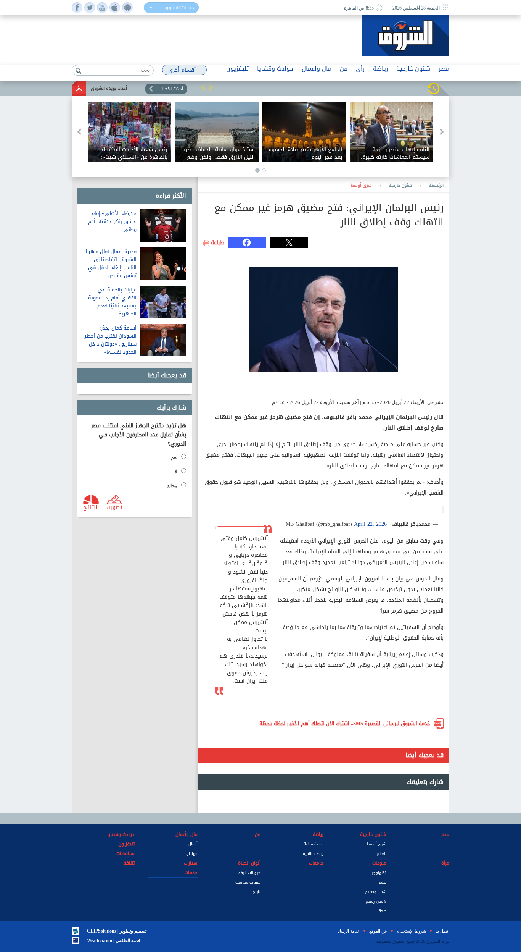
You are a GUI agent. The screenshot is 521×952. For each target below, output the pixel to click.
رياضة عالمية (313, 853)
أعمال (193, 844)
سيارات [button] (191, 863)
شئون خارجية (400, 186)
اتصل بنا (442, 931)
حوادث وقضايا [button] (275, 68)
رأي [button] (360, 68)
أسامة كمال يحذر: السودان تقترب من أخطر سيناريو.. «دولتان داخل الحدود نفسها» (111, 340)
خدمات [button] (191, 872)
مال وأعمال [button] (316, 68)
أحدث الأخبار (171, 88)
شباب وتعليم (375, 891)
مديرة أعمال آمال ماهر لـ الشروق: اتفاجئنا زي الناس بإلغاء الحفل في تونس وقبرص (111, 263)
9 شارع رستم (376, 901)
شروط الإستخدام (411, 931)
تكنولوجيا (378, 872)
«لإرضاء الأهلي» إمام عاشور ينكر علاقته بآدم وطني (112, 221)
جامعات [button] (316, 863)
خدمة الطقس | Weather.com (114, 940)
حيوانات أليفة (249, 872)
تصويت (114, 506)
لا (176, 471)
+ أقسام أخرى (184, 70)
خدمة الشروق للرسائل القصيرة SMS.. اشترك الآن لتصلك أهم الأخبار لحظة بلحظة (344, 723)
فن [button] (343, 68)
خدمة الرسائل (348, 931)
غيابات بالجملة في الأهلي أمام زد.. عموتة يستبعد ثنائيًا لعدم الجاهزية (112, 301)
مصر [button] (444, 68)
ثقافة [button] (129, 863)
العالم (381, 853)
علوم (382, 882)
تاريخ (256, 891)
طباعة (217, 243)
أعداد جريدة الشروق (109, 88)
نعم (174, 457)
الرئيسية (436, 186)
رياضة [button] (380, 68)
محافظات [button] (125, 853)
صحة (382, 911)
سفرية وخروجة (247, 882)
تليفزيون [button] (237, 68)
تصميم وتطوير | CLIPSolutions (116, 931)
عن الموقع (378, 931)
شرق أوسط (361, 186)
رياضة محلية (313, 844)
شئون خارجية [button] (413, 68)
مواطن (192, 853)
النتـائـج (91, 506)
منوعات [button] (379, 863)
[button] (203, 87)
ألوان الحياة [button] (249, 863)
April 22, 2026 (370, 524)
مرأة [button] (445, 863)
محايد (172, 485)
